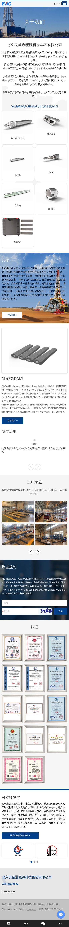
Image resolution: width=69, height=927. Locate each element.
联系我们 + (12, 315)
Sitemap (6, 909)
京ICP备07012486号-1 (51, 909)
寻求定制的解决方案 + (20, 835)
